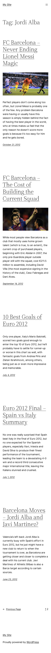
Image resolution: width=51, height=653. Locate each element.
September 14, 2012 (13, 283)
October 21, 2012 (11, 144)
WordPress (33, 642)
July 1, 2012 (9, 477)
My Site (7, 4)
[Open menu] (46, 4)
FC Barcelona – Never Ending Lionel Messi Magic (21, 53)
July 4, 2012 (9, 375)
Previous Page (12, 609)
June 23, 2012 (10, 579)
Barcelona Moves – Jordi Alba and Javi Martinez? (24, 517)
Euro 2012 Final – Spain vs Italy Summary (24, 415)
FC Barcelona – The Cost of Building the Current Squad (21, 188)
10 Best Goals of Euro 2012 (22, 320)
